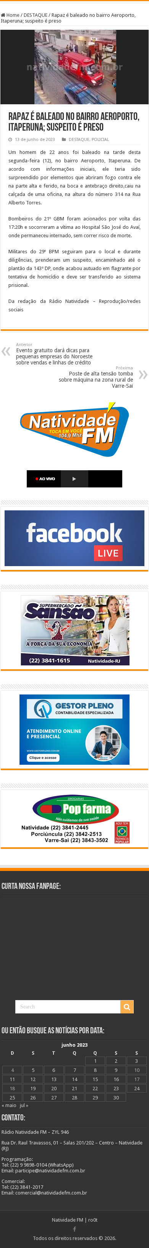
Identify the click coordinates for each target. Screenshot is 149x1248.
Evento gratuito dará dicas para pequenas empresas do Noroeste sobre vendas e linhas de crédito (54, 354)
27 (54, 1098)
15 (95, 1079)
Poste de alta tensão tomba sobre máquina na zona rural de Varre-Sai (96, 377)
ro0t (92, 1220)
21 (74, 1088)
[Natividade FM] (74, 2)
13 (54, 1079)
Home (12, 15)
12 (33, 1079)
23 (116, 1088)
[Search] (126, 1006)
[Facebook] (74, 1229)
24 (136, 1088)
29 (95, 1098)
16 (116, 1079)
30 (116, 1098)
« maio (9, 1105)
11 (12, 1079)
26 (33, 1098)
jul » (24, 1105)
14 (74, 1079)
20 (54, 1088)
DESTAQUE (35, 15)
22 (95, 1088)
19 (33, 1088)
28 (74, 1098)
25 (12, 1098)
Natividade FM (67, 1220)
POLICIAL (100, 139)
